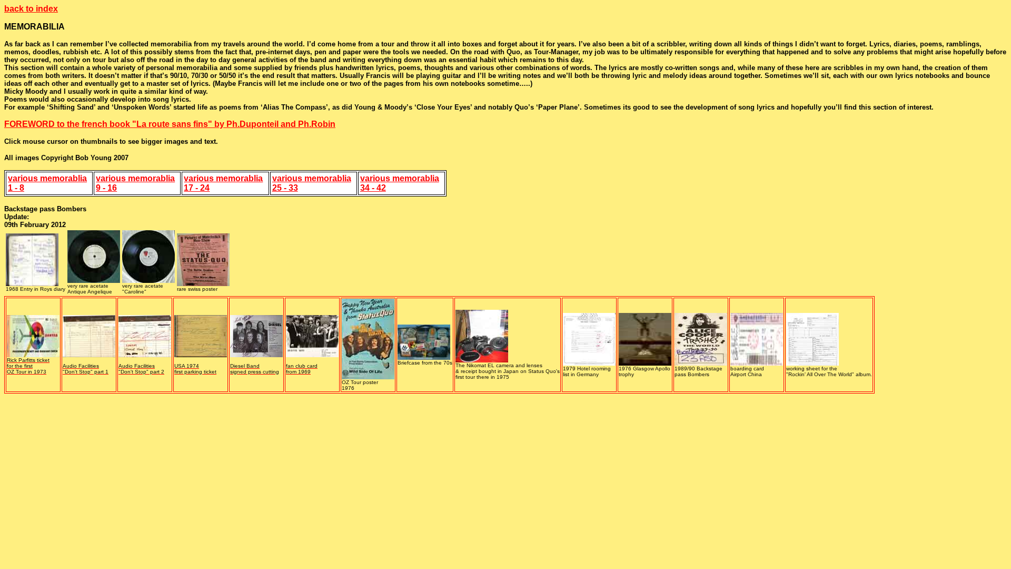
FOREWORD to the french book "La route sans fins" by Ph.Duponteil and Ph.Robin (169, 124)
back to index (31, 8)
